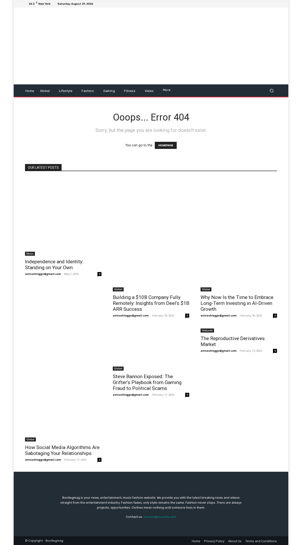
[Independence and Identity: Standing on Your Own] (63, 216)
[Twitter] (263, 4)
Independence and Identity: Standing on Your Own (54, 264)
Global (118, 289)
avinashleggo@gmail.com (43, 274)
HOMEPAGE (165, 145)
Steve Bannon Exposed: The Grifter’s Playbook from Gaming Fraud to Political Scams (147, 382)
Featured (207, 330)
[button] (271, 90)
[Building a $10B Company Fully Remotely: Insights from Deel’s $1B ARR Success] (151, 234)
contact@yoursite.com (159, 517)
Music (30, 253)
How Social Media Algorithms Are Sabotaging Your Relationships (62, 450)
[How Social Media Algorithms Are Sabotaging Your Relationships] (63, 385)
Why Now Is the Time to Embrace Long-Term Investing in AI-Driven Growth (237, 303)
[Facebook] (251, 4)
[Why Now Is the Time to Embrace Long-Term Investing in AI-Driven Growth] (239, 234)
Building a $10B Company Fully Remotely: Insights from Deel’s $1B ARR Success (151, 303)
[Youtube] (274, 4)
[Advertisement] (190, 46)
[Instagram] (257, 4)
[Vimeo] (268, 4)
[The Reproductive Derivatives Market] (239, 330)
